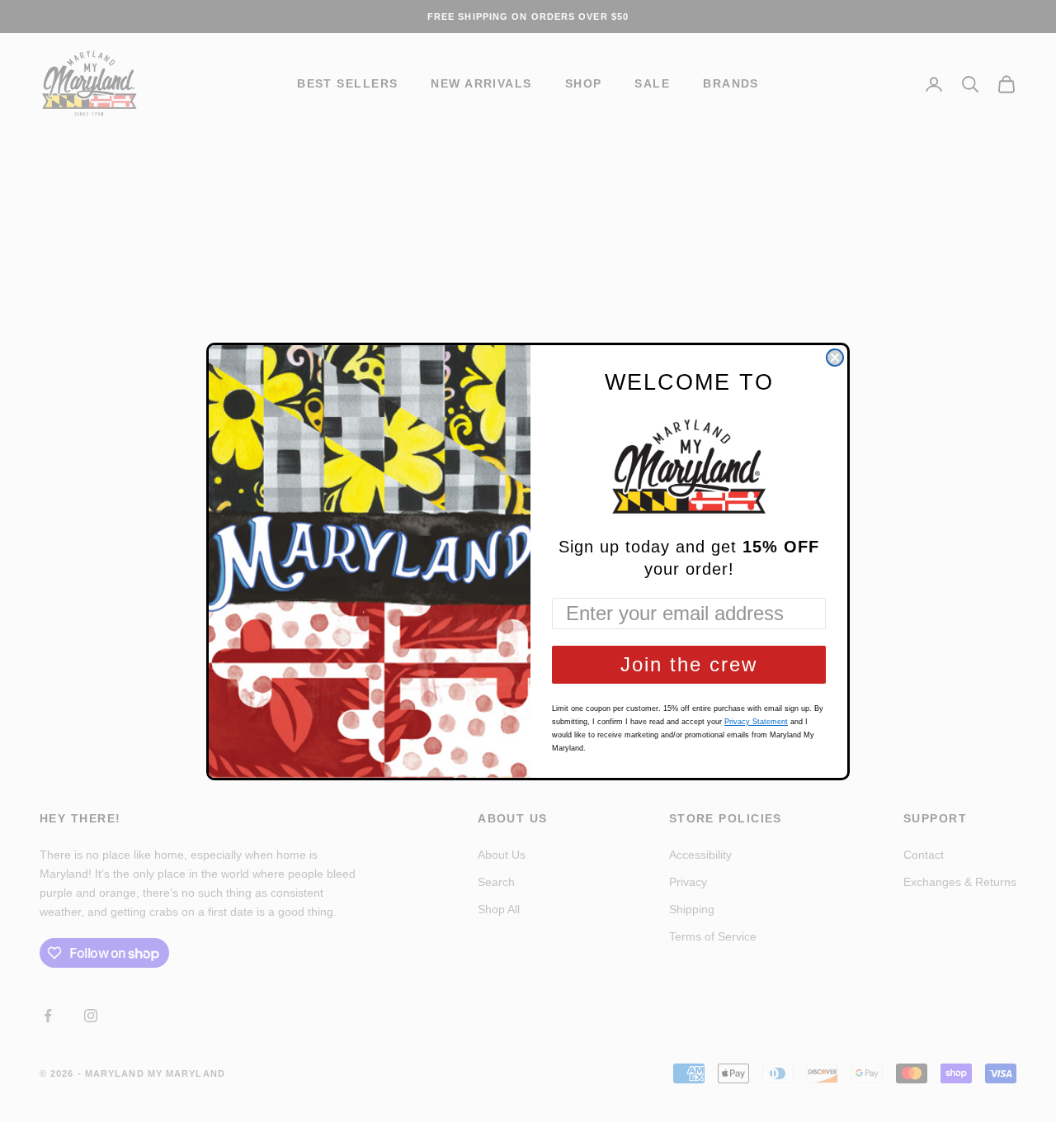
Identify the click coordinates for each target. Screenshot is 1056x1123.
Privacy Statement (756, 722)
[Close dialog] (835, 357)
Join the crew (688, 664)
